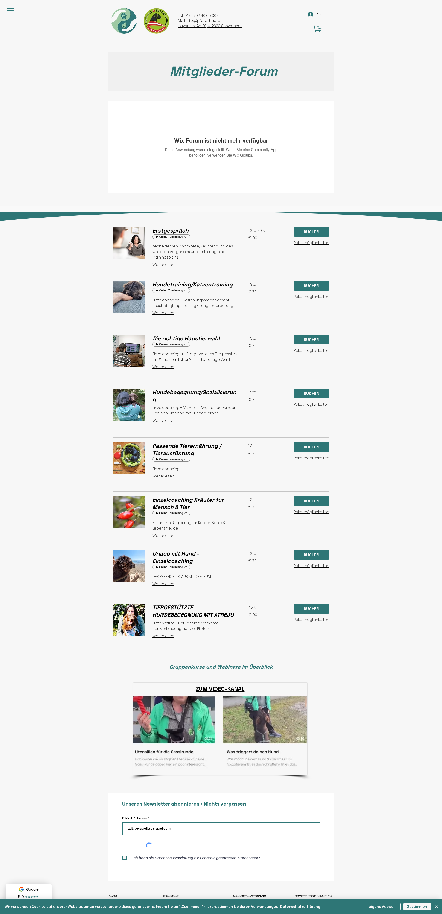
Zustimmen (417, 906)
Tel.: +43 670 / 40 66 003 (198, 15)
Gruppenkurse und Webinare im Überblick (221, 667)
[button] (318, 27)
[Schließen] (436, 906)
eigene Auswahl (383, 906)
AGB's (113, 896)
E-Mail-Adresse (135, 818)
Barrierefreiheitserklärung (313, 896)
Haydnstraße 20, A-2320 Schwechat (210, 26)
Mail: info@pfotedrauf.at (200, 20)
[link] (194, 230)
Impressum (171, 896)
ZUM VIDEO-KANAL (220, 688)
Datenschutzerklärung (249, 896)
